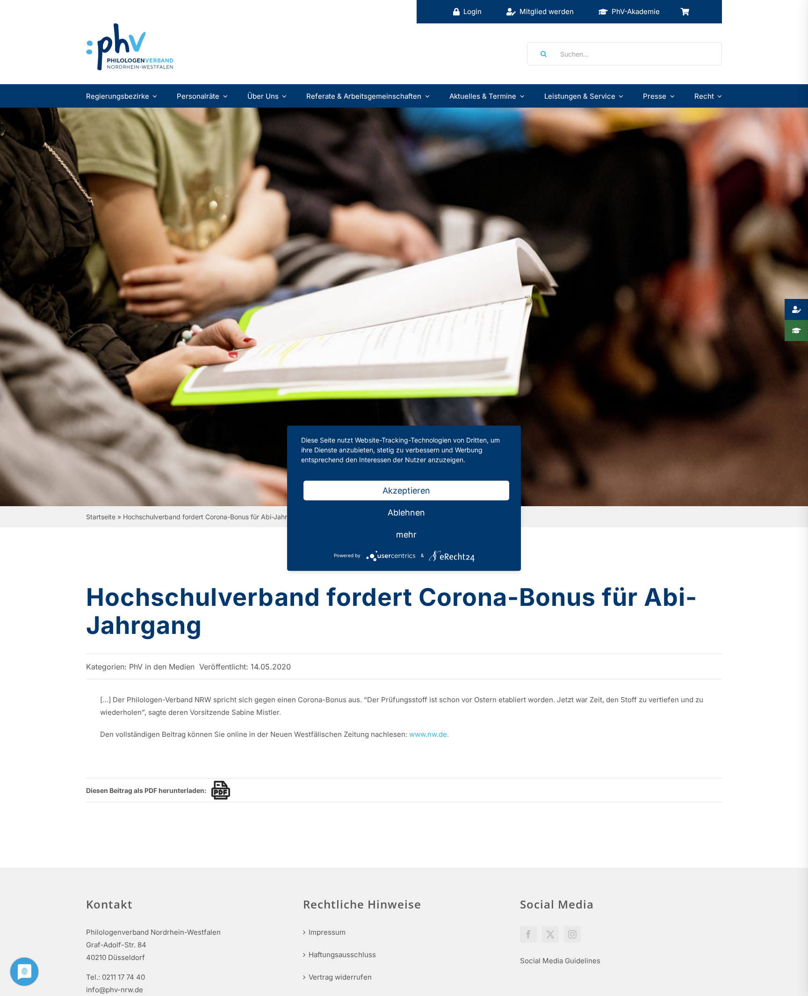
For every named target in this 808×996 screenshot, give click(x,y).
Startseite (100, 517)
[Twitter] (550, 934)
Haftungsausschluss (342, 954)
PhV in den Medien (162, 666)
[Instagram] (572, 934)
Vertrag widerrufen (340, 977)
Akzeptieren (406, 490)
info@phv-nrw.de (114, 989)
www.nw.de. (429, 734)
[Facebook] (528, 934)
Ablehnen (406, 512)
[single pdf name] (218, 790)
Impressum (327, 932)
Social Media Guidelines (560, 960)
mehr (406, 534)
